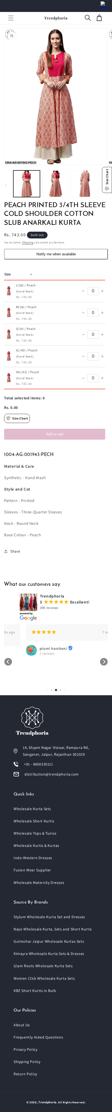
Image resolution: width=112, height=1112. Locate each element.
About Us (22, 1024)
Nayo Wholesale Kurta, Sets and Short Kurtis (53, 929)
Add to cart (54, 434)
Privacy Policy (25, 1049)
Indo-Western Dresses (33, 857)
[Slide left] (6, 185)
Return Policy (25, 1073)
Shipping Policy (27, 1061)
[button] (11, 18)
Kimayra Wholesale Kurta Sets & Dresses (49, 953)
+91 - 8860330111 (38, 764)
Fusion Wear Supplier (32, 870)
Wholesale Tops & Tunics (35, 833)
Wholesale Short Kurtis (34, 821)
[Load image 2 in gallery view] (56, 183)
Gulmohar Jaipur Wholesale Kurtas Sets (49, 941)
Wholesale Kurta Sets (32, 808)
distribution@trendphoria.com (51, 774)
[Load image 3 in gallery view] (85, 183)
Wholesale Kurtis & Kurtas (36, 845)
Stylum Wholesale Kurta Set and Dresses (49, 916)
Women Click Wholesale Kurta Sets (44, 978)
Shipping (27, 242)
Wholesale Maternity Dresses (39, 882)
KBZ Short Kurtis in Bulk (35, 990)
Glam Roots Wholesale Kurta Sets (43, 965)
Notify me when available (56, 254)
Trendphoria (47, 1102)
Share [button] (15, 551)
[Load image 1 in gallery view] (26, 183)
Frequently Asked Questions (38, 1037)
